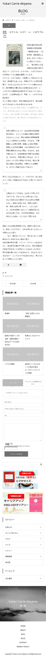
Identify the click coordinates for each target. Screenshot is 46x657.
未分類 (7, 562)
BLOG (23, 638)
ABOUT (23, 630)
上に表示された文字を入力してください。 (17, 446)
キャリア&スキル (11, 533)
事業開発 (8, 556)
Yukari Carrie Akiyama (17, 3)
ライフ (7, 545)
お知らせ (8, 527)
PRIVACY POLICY (23, 646)
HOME (23, 626)
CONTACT (23, 642)
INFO (23, 634)
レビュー (8, 550)
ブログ (7, 539)
